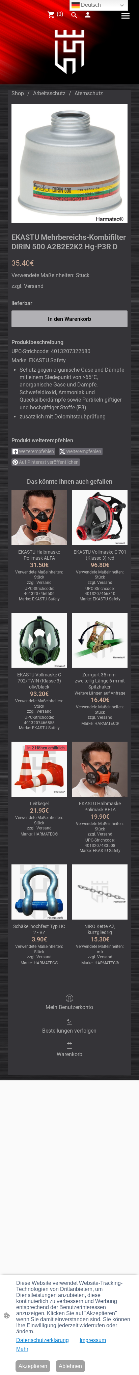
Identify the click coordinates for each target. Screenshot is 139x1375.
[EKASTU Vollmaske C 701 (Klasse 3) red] (100, 517)
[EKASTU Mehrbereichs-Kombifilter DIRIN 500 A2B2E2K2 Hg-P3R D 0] (69, 163)
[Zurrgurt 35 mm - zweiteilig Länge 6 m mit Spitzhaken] (100, 640)
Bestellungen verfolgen (69, 1031)
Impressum (93, 1340)
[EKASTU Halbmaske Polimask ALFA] (39, 517)
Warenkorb (69, 1054)
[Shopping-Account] (88, 15)
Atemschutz (89, 93)
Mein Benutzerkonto (69, 1007)
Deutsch (90, 5)
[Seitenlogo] (69, 52)
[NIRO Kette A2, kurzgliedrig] (100, 892)
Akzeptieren (33, 1366)
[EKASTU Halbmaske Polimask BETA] (100, 769)
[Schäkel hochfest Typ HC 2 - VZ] (39, 892)
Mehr (22, 1349)
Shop (17, 93)
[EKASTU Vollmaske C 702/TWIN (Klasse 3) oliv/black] (39, 640)
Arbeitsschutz (49, 93)
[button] (74, 15)
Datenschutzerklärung (42, 1340)
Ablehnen (70, 1366)
